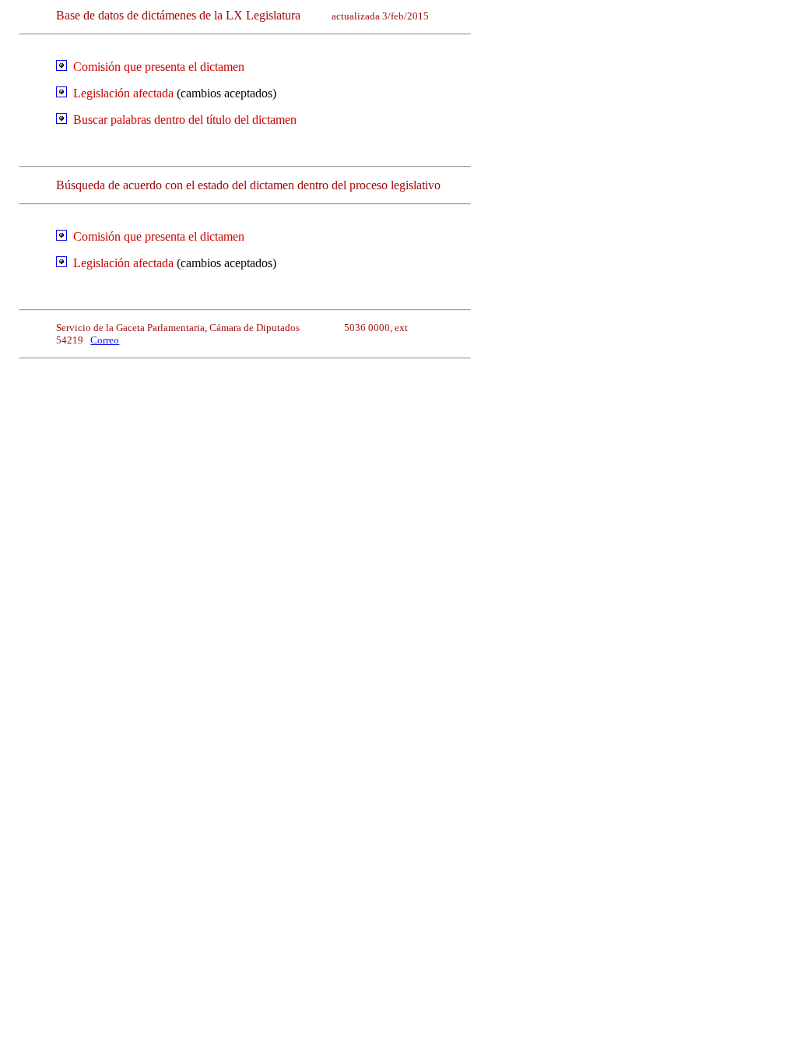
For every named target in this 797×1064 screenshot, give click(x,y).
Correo (104, 340)
